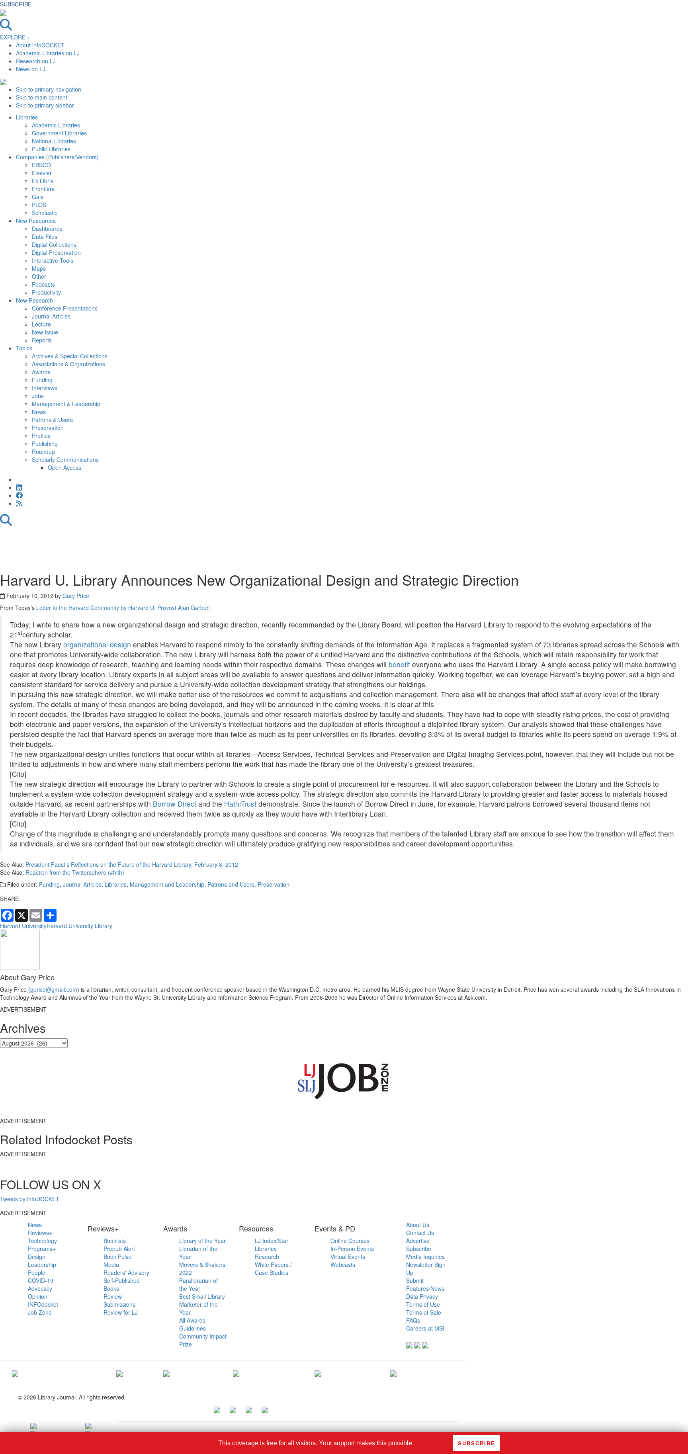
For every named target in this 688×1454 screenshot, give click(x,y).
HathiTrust (240, 804)
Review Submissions (119, 1300)
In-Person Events (352, 1249)
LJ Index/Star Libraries (271, 1245)
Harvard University (23, 926)
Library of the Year (202, 1241)
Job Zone (40, 1312)
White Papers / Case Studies (273, 1268)
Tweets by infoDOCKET (29, 1199)
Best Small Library (202, 1296)
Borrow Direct (174, 804)
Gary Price (76, 596)
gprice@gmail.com (53, 989)
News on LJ (30, 69)
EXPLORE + (15, 37)
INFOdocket (43, 1304)
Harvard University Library (79, 926)
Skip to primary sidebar (45, 105)
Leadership (42, 1264)
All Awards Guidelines (192, 1324)
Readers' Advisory (126, 1272)
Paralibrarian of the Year (198, 1284)
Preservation (273, 884)
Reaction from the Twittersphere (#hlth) (74, 872)
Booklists (115, 1241)
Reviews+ (40, 1233)
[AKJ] (119, 1373)
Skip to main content (41, 97)
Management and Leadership (167, 884)
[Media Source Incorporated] (15, 1373)
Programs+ (42, 1249)
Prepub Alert (119, 1249)
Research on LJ (36, 61)
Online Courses (349, 1241)
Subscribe (418, 1249)
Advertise (418, 1241)
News (35, 1225)
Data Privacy (422, 1296)
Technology (42, 1241)
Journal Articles (82, 884)
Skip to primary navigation (48, 89)
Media (111, 1264)
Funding (49, 884)
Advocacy (40, 1288)
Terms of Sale (423, 1312)
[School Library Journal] (393, 1373)
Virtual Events (347, 1257)
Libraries (116, 884)
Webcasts (342, 1264)
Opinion (37, 1296)
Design (36, 1257)
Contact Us (420, 1233)
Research (267, 1257)
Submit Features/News (425, 1284)
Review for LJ (121, 1312)
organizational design (97, 644)
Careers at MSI (425, 1328)
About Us (417, 1225)
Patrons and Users (230, 884)
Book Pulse (118, 1257)
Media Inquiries (425, 1257)
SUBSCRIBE (15, 4)
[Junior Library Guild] (236, 1373)
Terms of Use (423, 1304)
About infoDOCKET (40, 45)
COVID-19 (40, 1280)
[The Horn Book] (166, 1373)
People (36, 1272)
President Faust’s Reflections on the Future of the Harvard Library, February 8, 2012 (131, 864)
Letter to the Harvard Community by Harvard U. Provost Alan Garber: (123, 608)
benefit (399, 664)
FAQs (413, 1320)
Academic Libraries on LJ (48, 53)
